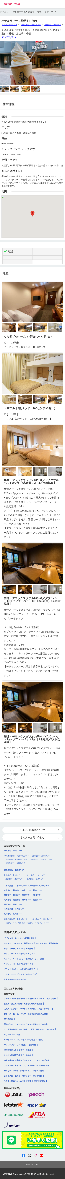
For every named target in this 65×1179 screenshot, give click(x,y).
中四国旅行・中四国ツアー (15, 909)
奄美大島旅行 (39, 1081)
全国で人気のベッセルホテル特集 (17, 1081)
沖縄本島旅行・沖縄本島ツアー (16, 856)
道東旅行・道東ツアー (36, 879)
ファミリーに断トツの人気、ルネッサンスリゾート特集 (26, 1065)
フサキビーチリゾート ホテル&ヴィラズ (20, 974)
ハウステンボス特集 (12, 1035)
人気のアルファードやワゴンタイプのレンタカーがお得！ (27, 1009)
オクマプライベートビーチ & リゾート (19, 954)
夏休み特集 (51, 998)
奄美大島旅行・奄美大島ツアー (16, 919)
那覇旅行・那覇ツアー (41, 856)
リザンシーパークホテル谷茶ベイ (17, 964)
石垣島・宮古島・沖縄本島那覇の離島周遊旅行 (23, 1004)
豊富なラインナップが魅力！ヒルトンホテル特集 (24, 1071)
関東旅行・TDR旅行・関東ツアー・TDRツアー (23, 895)
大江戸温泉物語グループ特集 (16, 1029)
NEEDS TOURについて (33, 830)
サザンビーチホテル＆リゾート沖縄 (18, 949)
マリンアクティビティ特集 (15, 1045)
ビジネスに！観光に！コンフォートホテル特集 (23, 1076)
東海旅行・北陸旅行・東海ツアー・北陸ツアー (23, 900)
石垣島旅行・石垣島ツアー (16, 859)
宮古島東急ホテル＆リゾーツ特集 (17, 1050)
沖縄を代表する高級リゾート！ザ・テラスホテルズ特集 (26, 1060)
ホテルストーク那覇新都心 (47, 943)
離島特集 (32, 1045)
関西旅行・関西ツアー (13, 904)
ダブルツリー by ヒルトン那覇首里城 (19, 938)
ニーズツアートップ (9, 25)
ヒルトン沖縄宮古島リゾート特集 (17, 1055)
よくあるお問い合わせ (32, 837)
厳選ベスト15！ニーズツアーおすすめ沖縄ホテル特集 (26, 1014)
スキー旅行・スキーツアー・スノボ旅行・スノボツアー (26, 886)
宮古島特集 (8, 1019)
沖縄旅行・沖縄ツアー (13, 850)
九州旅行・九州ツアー (13, 914)
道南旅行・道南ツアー (14, 879)
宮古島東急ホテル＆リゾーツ (16, 979)
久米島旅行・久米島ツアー (16, 863)
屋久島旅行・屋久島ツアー (43, 919)
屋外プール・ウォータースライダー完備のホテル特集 (25, 1024)
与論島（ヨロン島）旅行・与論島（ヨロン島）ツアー (27, 923)
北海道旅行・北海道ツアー (31, 25)
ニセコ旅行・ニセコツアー (36, 875)
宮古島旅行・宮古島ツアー (41, 859)
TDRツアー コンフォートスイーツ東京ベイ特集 (23, 1040)
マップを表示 (9, 37)
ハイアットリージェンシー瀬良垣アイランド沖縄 (24, 959)
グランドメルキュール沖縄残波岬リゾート (21, 969)
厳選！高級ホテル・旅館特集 (42, 1029)
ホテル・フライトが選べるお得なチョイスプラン (24, 998)
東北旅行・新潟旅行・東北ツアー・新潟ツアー (23, 890)
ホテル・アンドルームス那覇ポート (18, 943)
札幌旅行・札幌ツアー (52, 25)
